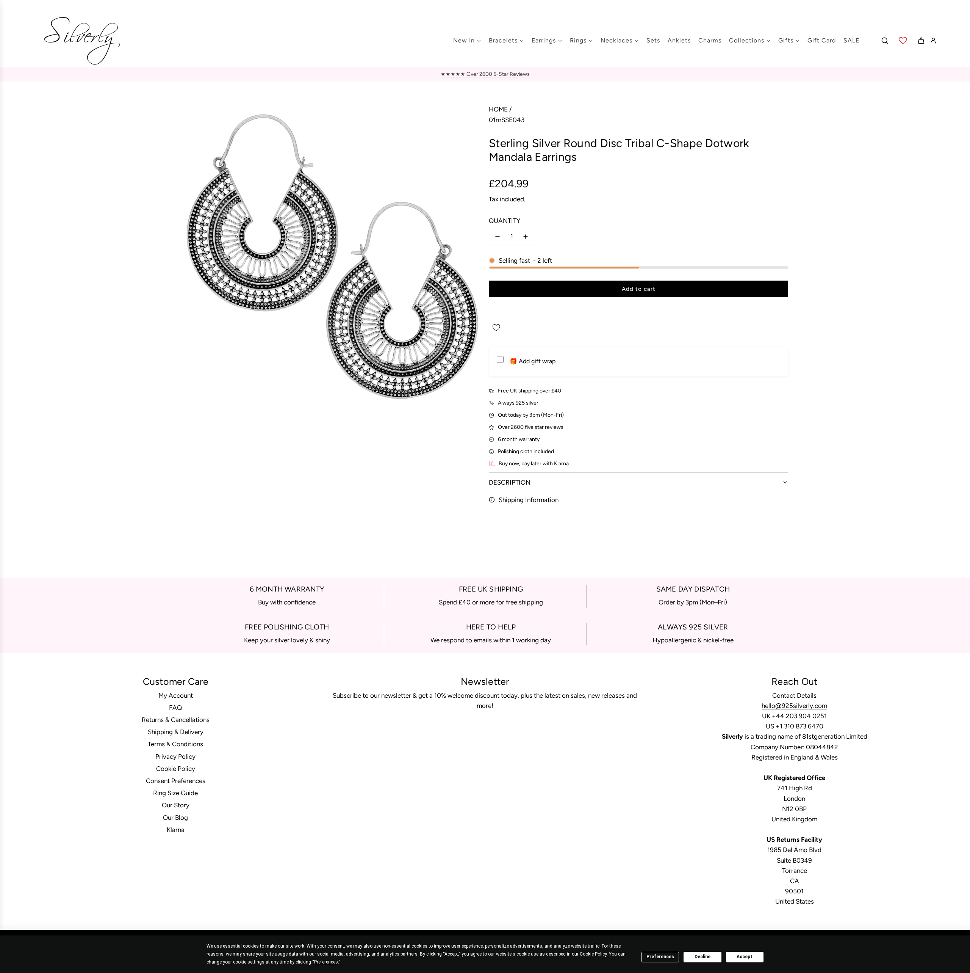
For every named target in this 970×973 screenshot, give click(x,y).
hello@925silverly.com (794, 705)
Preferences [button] (326, 962)
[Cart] (921, 40)
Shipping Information (529, 500)
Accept (745, 956)
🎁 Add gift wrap (532, 361)
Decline (702, 956)
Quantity (504, 220)
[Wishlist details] (903, 40)
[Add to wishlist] (496, 327)
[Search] (884, 40)
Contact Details (794, 695)
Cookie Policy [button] (593, 954)
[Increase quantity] (525, 236)
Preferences (660, 956)
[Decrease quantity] (497, 236)
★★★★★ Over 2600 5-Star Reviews (485, 74)
